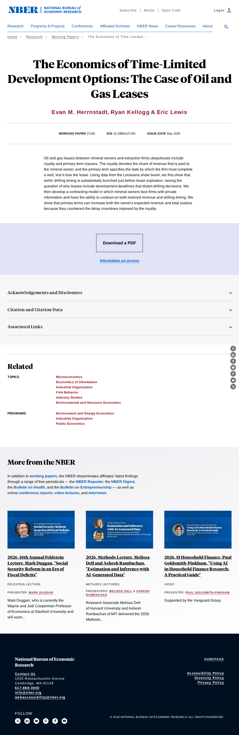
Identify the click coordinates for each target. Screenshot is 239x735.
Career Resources (180, 26)
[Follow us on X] (18, 721)
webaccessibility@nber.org (40, 697)
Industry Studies (69, 397)
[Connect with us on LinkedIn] (27, 721)
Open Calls (171, 10)
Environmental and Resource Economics (88, 402)
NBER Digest (122, 482)
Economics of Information (76, 382)
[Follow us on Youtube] (64, 721)
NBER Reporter (89, 482)
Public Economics (70, 423)
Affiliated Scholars (115, 26)
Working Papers (65, 37)
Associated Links (24, 326)
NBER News (147, 26)
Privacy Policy (211, 682)
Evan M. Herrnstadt (80, 112)
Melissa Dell (120, 591)
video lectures (66, 493)
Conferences (82, 26)
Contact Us (25, 674)
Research (15, 26)
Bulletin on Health (29, 487)
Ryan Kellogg (130, 112)
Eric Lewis (172, 112)
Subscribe (128, 10)
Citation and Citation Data (35, 309)
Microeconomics (69, 377)
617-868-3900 (27, 688)
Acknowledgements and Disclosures (44, 292)
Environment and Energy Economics (85, 413)
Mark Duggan (41, 592)
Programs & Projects (48, 26)
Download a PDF (119, 243)
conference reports (36, 493)
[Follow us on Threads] (46, 721)
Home (12, 37)
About (207, 26)
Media (149, 10)
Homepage (214, 659)
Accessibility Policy (205, 673)
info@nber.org (28, 692)
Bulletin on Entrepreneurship (86, 487)
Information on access (119, 261)
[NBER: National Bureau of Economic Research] (48, 12)
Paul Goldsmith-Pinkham (208, 592)
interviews (97, 493)
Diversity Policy (209, 678)
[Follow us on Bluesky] (36, 721)
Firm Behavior (67, 392)
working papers (43, 476)
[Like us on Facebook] (55, 721)
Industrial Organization (74, 387)
